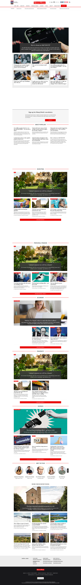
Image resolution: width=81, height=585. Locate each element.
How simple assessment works (29, 8)
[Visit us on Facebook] (60, 2)
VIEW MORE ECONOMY (40, 347)
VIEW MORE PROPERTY (40, 402)
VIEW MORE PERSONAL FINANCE (40, 293)
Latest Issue (35, 563)
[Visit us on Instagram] (66, 2)
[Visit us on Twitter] (62, 2)
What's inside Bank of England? (42, 8)
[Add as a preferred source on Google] (40, 578)
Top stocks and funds (53, 8)
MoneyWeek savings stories (58, 561)
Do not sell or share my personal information (44, 574)
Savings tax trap (19, 8)
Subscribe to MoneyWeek (37, 559)
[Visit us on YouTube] (64, 2)
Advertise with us (31, 574)
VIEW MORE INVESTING (40, 219)
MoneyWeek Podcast (46, 559)
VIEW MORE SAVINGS (40, 459)
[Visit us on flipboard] (67, 2)
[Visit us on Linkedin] (63, 2)
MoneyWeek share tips (57, 559)
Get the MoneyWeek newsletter (36, 561)
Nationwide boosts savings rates (64, 8)
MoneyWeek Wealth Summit (48, 561)
